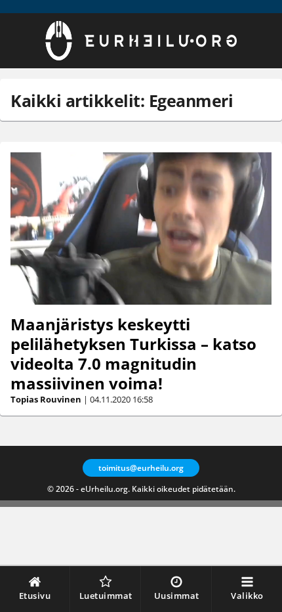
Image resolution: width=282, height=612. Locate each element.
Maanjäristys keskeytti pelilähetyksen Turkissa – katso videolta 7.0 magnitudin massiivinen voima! (133, 353)
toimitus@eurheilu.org (141, 467)
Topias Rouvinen (45, 399)
